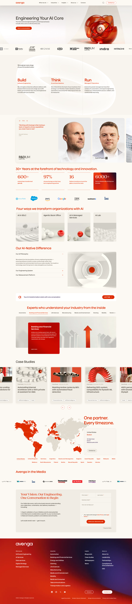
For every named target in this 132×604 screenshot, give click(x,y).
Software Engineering (23, 554)
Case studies (89, 557)
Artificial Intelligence (24, 400)
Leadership (106, 557)
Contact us (111, 2)
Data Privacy (100, 514)
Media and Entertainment (59, 573)
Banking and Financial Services (61, 557)
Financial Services (57, 400)
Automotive (54, 554)
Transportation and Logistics (60, 586)
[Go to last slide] (20, 121)
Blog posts (88, 554)
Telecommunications (57, 582)
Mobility (53, 576)
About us (73, 2)
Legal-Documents (65, 598)
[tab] (22, 312)
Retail (32, 400)
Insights (64, 2)
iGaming (53, 564)
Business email (86, 500)
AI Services (19, 557)
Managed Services (22, 567)
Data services (20, 560)
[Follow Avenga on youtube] (64, 592)
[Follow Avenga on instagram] (56, 592)
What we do (42, 2)
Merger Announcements (94, 598)
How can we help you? (87, 504)
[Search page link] (103, 2)
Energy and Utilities (57, 560)
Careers (83, 2)
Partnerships (106, 560)
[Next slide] (27, 121)
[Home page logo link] (20, 3)
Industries (54, 2)
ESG (103, 569)
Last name (100, 495)
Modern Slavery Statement (79, 598)
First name (85, 495)
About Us (105, 554)
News (87, 564)
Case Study (21, 384)
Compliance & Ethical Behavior (108, 564)
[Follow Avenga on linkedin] (51, 592)
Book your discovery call (96, 521)
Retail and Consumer (57, 579)
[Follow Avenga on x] (60, 592)
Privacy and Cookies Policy (109, 598)
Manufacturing (55, 570)
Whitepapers (89, 560)
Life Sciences (54, 567)
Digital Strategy (21, 564)
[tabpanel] (100, 441)
